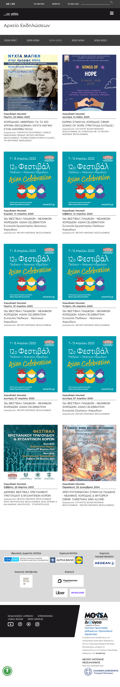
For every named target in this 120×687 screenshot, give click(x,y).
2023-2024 (78, 40)
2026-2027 (10, 40)
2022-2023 (100, 40)
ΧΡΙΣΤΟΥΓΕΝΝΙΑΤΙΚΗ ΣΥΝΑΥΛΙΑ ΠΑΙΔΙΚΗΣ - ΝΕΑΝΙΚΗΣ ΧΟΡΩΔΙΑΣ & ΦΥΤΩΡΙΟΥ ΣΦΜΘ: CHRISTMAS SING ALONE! (88, 496)
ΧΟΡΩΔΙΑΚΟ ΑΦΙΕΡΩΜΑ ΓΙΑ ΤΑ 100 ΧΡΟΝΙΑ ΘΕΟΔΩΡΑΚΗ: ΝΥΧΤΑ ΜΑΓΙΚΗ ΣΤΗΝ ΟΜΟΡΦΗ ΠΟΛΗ (28, 126)
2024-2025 (55, 40)
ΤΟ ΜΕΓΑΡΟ (39, 4)
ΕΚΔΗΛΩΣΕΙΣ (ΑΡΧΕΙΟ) (20, 616)
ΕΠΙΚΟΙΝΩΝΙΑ (45, 616)
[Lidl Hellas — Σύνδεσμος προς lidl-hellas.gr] (74, 559)
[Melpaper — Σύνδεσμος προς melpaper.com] (88, 559)
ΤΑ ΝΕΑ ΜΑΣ (73, 4)
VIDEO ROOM (15, 619)
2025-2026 (33, 40)
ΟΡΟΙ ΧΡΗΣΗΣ (35, 619)
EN (13, 4)
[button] (7, 671)
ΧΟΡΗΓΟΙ (56, 4)
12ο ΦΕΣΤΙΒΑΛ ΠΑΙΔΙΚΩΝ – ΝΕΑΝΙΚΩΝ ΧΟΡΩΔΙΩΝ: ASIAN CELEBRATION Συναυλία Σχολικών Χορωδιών (86, 407)
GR (7, 4)
